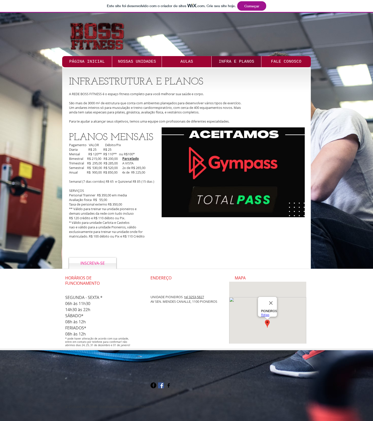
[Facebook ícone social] (161, 385)
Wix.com (146, 407)
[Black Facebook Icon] (169, 385)
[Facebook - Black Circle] (153, 385)
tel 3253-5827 (194, 297)
